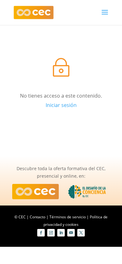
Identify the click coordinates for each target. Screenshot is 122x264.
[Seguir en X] (81, 232)
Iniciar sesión (61, 105)
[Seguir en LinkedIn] (61, 232)
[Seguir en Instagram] (51, 232)
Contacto (37, 217)
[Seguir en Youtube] (71, 232)
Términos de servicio (67, 217)
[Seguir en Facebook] (41, 232)
